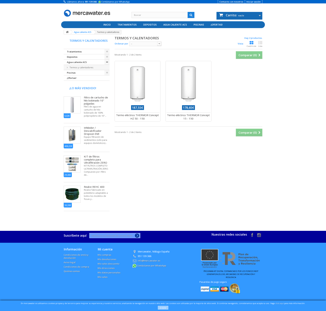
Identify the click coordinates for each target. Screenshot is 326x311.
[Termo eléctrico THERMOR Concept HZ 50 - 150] (137, 84)
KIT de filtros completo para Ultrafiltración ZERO (95, 159)
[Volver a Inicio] (67, 32)
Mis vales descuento (108, 263)
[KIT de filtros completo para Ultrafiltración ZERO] (72, 163)
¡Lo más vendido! (82, 88)
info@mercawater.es (149, 260)
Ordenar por (121, 43)
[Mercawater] (95, 10)
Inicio (107, 24)
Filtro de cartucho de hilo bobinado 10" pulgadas (96, 100)
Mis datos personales (109, 272)
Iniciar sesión (253, 1)
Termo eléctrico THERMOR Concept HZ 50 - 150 (137, 116)
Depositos (150, 24)
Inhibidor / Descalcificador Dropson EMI (93, 130)
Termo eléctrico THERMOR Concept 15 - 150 (188, 116)
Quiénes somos (72, 271)
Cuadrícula (251, 46)
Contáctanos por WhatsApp (115, 1)
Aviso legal (70, 262)
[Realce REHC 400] (72, 194)
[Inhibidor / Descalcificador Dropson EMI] (72, 135)
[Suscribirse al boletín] (136, 235)
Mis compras (104, 254)
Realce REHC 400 (94, 186)
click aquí (279, 303)
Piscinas (199, 24)
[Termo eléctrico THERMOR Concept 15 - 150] (188, 84)
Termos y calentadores (81, 67)
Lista (260, 46)
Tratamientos (127, 24)
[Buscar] (191, 15)
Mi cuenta (105, 249)
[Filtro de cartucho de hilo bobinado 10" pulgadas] (72, 104)
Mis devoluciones (107, 259)
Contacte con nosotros (231, 1)
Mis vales (102, 276)
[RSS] (259, 235)
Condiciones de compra (76, 266)
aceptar (163, 307)
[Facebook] (252, 235)
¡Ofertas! (217, 24)
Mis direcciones (106, 268)
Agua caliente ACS (175, 24)
